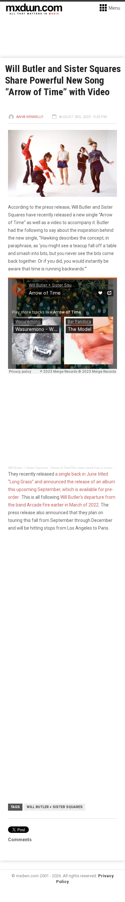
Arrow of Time (61, 467)
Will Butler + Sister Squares (28, 467)
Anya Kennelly (29, 117)
